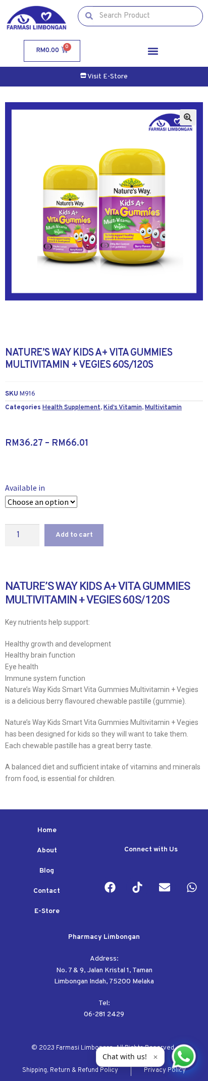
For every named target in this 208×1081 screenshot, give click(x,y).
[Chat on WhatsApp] (184, 1057)
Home (47, 830)
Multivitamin (163, 407)
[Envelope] (164, 887)
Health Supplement (71, 407)
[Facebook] (110, 887)
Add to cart (74, 535)
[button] (153, 50)
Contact (46, 891)
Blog (46, 871)
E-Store (47, 911)
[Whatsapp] (192, 887)
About (47, 850)
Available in (25, 488)
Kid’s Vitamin (122, 407)
